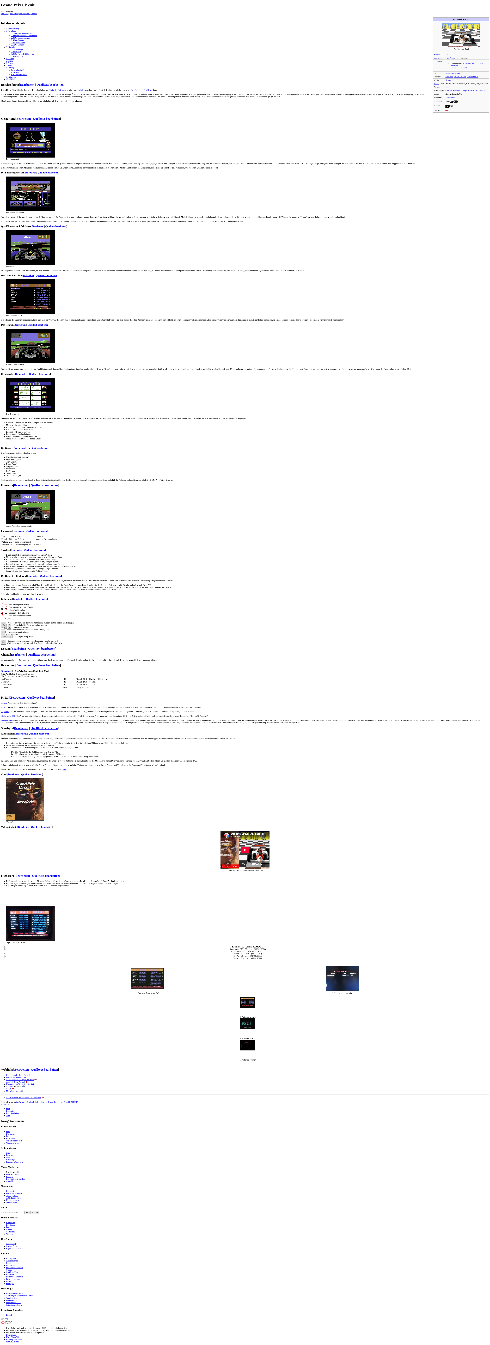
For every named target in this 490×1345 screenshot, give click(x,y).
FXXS (3, 707)
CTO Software (472, 77)
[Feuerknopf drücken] (2, 618)
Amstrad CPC (473, 90)
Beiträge (9, 1176)
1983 (64, 769)
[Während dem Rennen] (30, 362)
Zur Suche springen (29, 13)
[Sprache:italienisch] (25, 1082)
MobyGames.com (13, 1091)
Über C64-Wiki (12, 1337)
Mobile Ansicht (12, 1342)
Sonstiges (10, 1284)
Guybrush (5, 712)
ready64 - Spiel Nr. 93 (15, 1082)
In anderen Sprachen (14, 1162)
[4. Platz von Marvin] (247, 1007)
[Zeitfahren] (30, 264)
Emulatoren (10, 1265)
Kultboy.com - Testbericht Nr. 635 (20, 1084)
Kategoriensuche (13, 1200)
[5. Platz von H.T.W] (247, 1028)
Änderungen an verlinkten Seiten (19, 1296)
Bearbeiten (27, 84)
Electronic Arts (460, 77)
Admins (9, 1229)
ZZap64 (9, 1086)
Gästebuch (10, 1232)
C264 (8, 1263)
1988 (447, 87)
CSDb (8, 1089)
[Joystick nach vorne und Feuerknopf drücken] (2, 616)
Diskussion (10, 1134)
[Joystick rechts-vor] (6, 607)
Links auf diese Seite (14, 1293)
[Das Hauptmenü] (30, 157)
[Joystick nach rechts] (6, 610)
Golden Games (12, 1246)
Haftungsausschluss (14, 1339)
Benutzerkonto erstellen (15, 1179)
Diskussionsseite (12, 1174)
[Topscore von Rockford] (30, 940)
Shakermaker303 (8, 716)
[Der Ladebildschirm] (30, 313)
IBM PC (482, 90)
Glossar (9, 1270)
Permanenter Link (13, 1303)
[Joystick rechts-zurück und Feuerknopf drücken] (6, 613)
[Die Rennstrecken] (30, 412)
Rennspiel (10, 1111)
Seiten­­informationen (14, 1305)
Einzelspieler (450, 97)
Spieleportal (11, 1244)
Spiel (8, 1109)
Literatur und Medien (14, 1277)
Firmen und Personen (14, 1267)
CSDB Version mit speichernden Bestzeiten (23, 1098)
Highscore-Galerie (13, 1248)
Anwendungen (12, 1261)
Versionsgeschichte (13, 1143)
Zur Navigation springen (11, 13)
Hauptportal (11, 1258)
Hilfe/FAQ (10, 1222)
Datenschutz (11, 1335)
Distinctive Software (453, 73)
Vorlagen (9, 1234)
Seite (8, 1131)
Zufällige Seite (12, 1195)
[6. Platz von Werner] (247, 1050)
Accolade (449, 77)
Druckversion (11, 1300)
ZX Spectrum (455, 90)
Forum (8, 1227)
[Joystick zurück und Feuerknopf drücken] (6, 616)
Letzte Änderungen (14, 1193)
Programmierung (13, 1279)
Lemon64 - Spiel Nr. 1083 (16, 1077)
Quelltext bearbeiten (50, 84)
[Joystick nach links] (2, 610)
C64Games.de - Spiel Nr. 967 (18, 1075)
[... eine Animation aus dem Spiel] (30, 524)
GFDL (42, 1330)
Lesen (8, 1136)
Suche (4, 1207)
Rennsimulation (12, 1113)
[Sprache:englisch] (446, 111)
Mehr (8, 1157)
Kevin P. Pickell (471, 63)
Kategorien (5, 1104)
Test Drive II (149, 90)
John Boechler (462, 68)
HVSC (436, 83)
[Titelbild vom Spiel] (461, 47)
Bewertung (438, 58)
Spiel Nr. (437, 54)
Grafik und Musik (13, 1272)
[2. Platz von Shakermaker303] (147, 988)
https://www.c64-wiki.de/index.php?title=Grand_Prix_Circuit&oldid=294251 (46, 1102)
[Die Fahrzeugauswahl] (30, 210)
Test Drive (135, 90)
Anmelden (10, 1181)
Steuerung (438, 101)
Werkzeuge (10, 1160)
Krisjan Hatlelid (451, 80)
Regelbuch (10, 1225)
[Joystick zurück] (6, 604)
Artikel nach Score (13, 1198)
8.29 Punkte (450, 58)
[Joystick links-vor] (2, 607)
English (9, 1315)
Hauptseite (10, 1191)
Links (8, 1281)
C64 (447, 90)
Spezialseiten (11, 1298)
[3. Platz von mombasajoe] (342, 990)
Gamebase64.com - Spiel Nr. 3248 (20, 1079)
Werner (4, 703)
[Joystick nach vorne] (2, 604)
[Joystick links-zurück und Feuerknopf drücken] (2, 613)
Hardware (10, 1274)
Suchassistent (11, 1202)
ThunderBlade (7, 720)
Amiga (464, 90)
